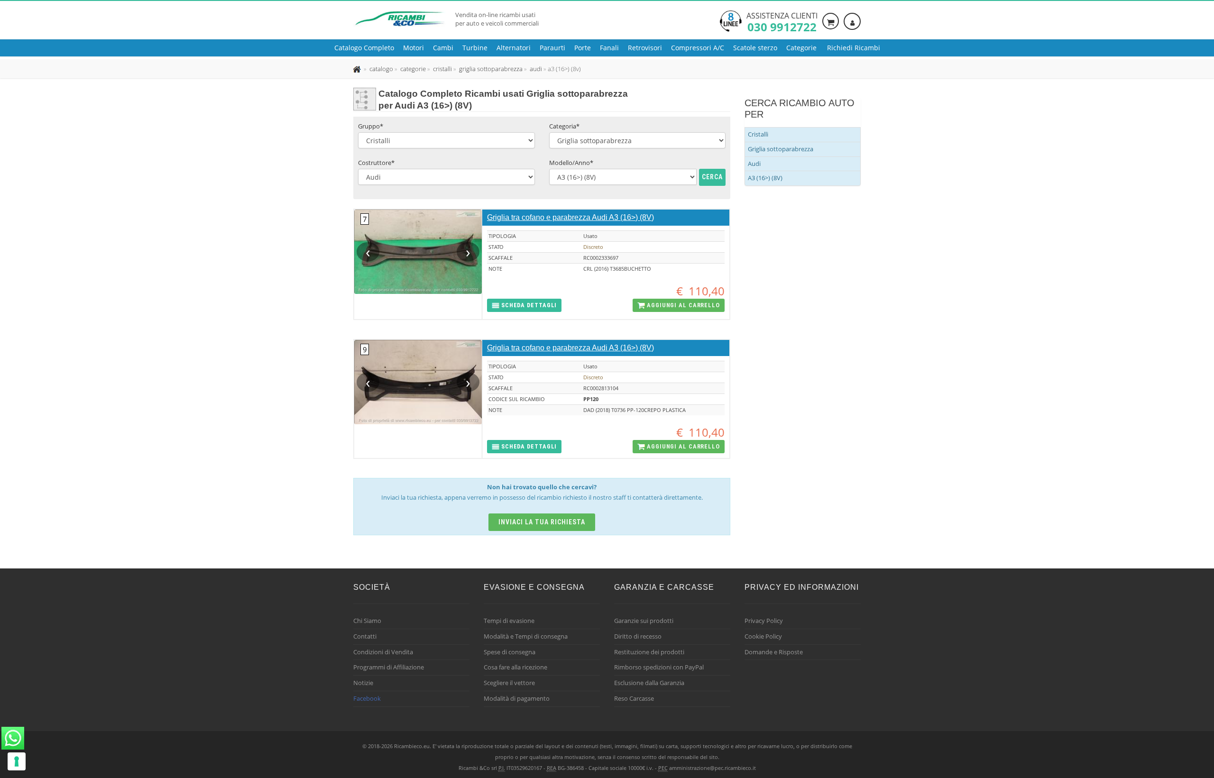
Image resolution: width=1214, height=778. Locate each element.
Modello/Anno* (571, 162)
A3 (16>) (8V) (765, 178)
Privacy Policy (764, 620)
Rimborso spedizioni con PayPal (659, 667)
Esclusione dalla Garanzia (649, 682)
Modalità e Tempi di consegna (526, 636)
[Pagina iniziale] (357, 68)
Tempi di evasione (509, 620)
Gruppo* (370, 126)
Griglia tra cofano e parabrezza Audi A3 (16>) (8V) (570, 217)
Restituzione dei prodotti (649, 652)
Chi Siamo (367, 620)
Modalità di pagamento (517, 698)
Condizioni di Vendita (383, 652)
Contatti (365, 636)
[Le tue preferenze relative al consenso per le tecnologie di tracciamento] (17, 761)
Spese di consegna (509, 652)
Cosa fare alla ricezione (515, 667)
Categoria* (564, 126)
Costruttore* (376, 162)
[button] (524, 305)
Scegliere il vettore (509, 682)
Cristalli (758, 134)
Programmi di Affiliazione (388, 667)
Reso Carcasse (634, 698)
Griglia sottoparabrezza (780, 149)
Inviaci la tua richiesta (541, 522)
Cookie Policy (763, 636)
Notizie (363, 682)
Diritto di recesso (638, 636)
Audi (754, 163)
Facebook (367, 698)
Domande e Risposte (774, 652)
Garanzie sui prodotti (643, 620)
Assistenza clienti (782, 21)
